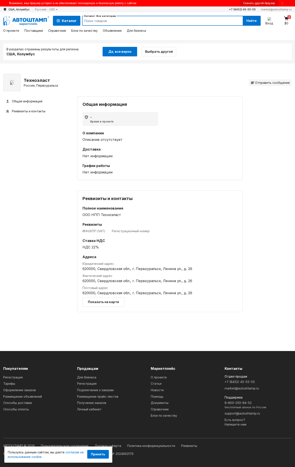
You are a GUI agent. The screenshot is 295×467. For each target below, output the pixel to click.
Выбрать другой (159, 51)
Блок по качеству (84, 30)
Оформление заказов (19, 390)
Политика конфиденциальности (151, 446)
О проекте (11, 30)
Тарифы (9, 383)
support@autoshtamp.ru (242, 413)
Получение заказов (91, 403)
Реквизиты (189, 446)
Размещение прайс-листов (97, 396)
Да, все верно (120, 51)
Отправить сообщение (272, 82)
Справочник (57, 30)
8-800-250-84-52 (245, 405)
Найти (251, 20)
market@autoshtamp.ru (276, 9)
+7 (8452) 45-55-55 (242, 9)
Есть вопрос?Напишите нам (235, 422)
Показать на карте (103, 302)
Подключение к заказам (95, 390)
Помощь (157, 396)
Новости (157, 390)
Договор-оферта (108, 446)
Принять (98, 454)
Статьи (156, 383)
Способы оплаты (16, 409)
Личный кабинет (89, 409)
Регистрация (13, 377)
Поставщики (33, 30)
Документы (159, 403)
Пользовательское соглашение (65, 446)
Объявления (112, 30)
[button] (46, 9)
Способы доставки (17, 403)
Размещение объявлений (22, 396)
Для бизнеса (136, 30)
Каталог (69, 21)
